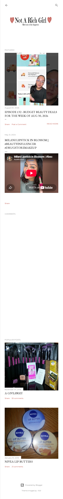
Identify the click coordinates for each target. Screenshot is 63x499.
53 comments (17, 398)
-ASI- (39, 490)
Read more (52, 124)
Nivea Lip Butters (19, 461)
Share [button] (7, 124)
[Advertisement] (31, 310)
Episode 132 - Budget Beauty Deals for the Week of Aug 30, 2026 (31, 114)
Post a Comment (19, 124)
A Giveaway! (13, 393)
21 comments (17, 466)
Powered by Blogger (33, 485)
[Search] (56, 4)
